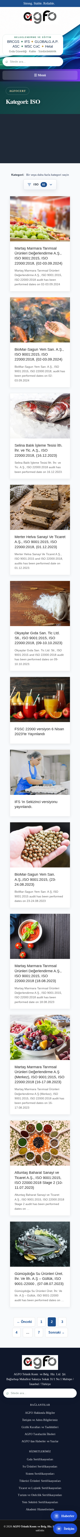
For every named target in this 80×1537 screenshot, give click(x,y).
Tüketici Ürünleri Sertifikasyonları (40, 1480)
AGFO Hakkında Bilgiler (40, 1412)
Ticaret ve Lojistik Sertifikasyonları (40, 1488)
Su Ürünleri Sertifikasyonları (40, 1466)
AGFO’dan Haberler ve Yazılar (40, 1441)
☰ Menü (40, 75)
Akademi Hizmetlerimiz (40, 1509)
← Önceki (24, 1322)
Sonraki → (56, 1332)
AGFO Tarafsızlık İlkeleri (40, 1434)
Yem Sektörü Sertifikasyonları (40, 1502)
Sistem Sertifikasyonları (40, 1473)
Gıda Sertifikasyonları (40, 1459)
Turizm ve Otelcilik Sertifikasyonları (40, 1495)
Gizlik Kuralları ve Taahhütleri (40, 1427)
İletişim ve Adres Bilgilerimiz (40, 1420)
